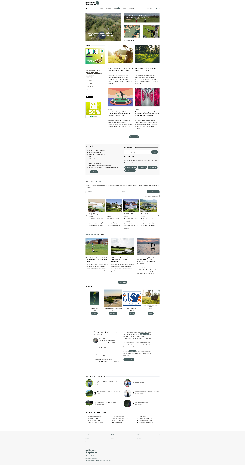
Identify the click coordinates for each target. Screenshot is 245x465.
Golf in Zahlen (142, 416)
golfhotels (89, 181)
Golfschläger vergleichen (100, 460)
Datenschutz (139, 441)
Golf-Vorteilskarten (130, 170)
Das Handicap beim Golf (95, 161)
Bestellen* (151, 313)
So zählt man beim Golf (94, 420)
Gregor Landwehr (102, 338)
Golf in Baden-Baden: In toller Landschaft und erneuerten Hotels (102, 34)
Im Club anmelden (128, 359)
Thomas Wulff (137, 117)
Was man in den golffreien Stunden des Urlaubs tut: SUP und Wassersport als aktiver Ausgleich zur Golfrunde (147, 260)
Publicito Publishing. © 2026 (94, 458)
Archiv (112, 438)
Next (158, 216)
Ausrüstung (131, 8)
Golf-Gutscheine (152, 167)
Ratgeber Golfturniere (95, 163)
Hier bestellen (94, 313)
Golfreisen (101, 235)
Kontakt (138, 434)
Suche (153, 191)
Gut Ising (109, 214)
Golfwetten (137, 65)
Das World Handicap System (146, 420)
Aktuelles (101, 8)
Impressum (139, 438)
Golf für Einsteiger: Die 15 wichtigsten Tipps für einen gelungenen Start (120, 69)
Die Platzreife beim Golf (95, 152)
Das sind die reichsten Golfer (146, 422)
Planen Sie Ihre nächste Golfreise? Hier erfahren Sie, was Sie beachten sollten (96, 259)
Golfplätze (121, 185)
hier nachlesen (132, 347)
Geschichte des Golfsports (145, 418)
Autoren (112, 434)
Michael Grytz (90, 38)
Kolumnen (108, 8)
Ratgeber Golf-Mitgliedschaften (97, 154)
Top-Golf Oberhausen (118, 416)
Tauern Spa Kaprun (146, 214)
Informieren (132, 313)
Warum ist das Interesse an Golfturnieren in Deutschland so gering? (132, 40)
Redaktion (110, 72)
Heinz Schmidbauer (100, 404)
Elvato (107, 460)
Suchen (154, 152)
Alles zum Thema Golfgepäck (95, 422)
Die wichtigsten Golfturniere (120, 418)
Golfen (124, 8)
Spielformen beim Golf (94, 418)
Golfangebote (109, 185)
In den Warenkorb (113, 313)
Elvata (110, 460)
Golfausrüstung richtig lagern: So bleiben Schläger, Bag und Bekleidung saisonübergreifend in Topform (147, 113)
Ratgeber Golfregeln (94, 157)
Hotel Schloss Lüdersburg (130, 214)
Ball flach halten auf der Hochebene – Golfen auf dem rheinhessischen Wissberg (141, 16)
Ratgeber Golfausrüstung (95, 159)
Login (112, 441)
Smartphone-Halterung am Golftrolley (150, 39)
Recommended (151, 196)
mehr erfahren (147, 353)
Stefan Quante (128, 19)
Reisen (116, 8)
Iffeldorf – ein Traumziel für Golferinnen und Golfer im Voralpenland (120, 259)
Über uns (87, 434)
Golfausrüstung (142, 167)
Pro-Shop (88, 286)
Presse (86, 441)
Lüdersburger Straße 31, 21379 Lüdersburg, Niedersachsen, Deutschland (131, 220)
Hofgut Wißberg (93, 214)
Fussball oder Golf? (140, 382)
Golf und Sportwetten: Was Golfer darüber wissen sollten (145, 69)
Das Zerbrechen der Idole (141, 402)
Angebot (87, 438)
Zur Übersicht (94, 171)
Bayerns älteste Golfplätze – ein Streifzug (107, 402)
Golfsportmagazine (91, 460)
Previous (86, 216)
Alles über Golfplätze (118, 420)
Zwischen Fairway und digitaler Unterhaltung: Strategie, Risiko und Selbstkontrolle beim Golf (119, 113)
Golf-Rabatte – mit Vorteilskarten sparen (100, 165)
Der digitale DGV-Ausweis (94, 416)
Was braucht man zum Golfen (97, 150)
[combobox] (100, 191)
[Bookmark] (89, 211)
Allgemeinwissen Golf (130, 167)
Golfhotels (98, 185)
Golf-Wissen (149, 8)
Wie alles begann (132, 344)
